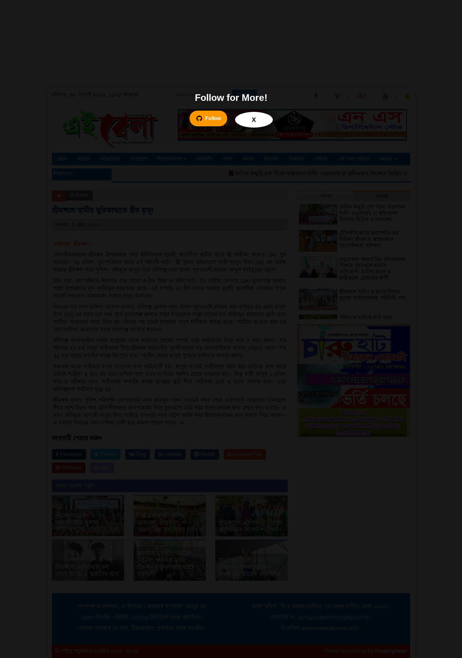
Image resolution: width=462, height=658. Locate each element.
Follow (213, 118)
